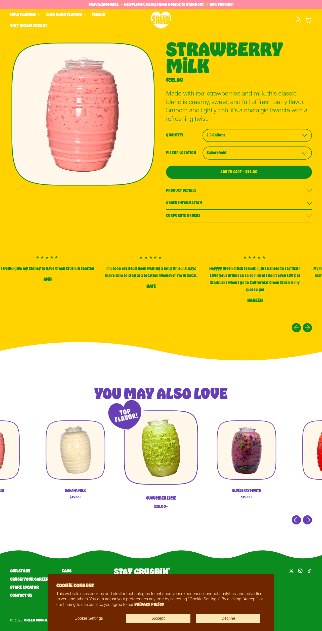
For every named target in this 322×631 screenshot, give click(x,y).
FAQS (67, 570)
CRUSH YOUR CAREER (29, 579)
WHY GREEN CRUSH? (28, 25)
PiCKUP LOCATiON (181, 153)
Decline (228, 618)
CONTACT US (21, 595)
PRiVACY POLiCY (149, 604)
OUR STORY (20, 570)
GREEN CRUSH (35, 620)
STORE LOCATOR (24, 587)
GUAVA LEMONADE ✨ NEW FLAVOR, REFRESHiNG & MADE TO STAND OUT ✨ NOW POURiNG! (161, 4)
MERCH (98, 14)
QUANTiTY (174, 135)
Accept (158, 618)
